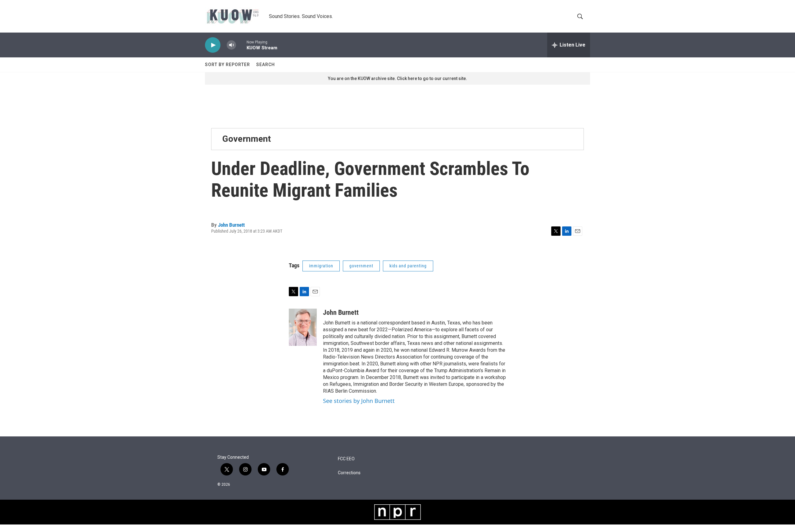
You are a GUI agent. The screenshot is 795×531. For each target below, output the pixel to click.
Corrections (349, 473)
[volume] (231, 45)
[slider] (241, 45)
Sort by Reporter (227, 64)
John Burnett (231, 225)
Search (265, 64)
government (361, 265)
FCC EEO (346, 459)
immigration (321, 265)
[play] (213, 45)
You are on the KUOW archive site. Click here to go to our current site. (397, 78)
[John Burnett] (303, 327)
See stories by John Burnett (359, 400)
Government (246, 139)
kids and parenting (408, 265)
